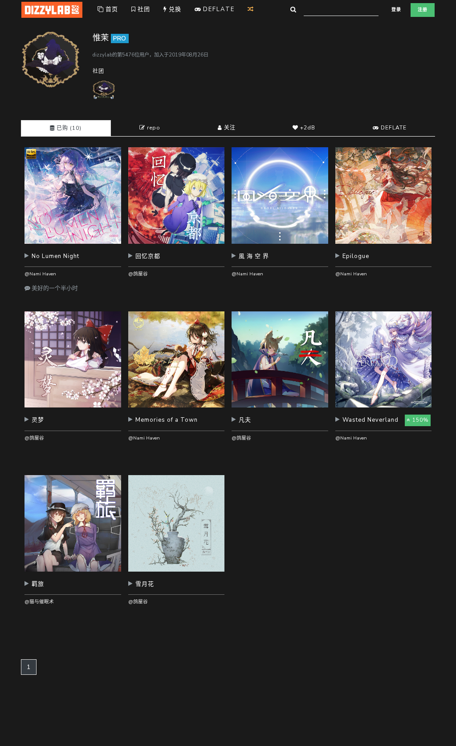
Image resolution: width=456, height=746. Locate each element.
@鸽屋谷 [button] (138, 273)
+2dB (306, 127)
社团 (143, 9)
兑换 (174, 9)
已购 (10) (68, 128)
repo (152, 127)
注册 (423, 10)
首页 (111, 9)
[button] (72, 259)
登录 (396, 10)
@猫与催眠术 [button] (39, 601)
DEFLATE (393, 127)
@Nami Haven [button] (40, 273)
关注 (229, 127)
